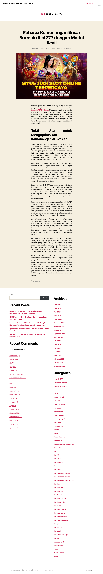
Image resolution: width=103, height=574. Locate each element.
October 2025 (58, 330)
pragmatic (12, 367)
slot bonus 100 (59, 469)
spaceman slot (59, 542)
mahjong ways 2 (59, 419)
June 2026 (57, 308)
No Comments (58, 48)
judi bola (57, 401)
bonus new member (16, 374)
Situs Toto (57, 448)
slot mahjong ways (60, 516)
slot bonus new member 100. (64, 480)
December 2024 (59, 366)
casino (56, 393)
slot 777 (56, 455)
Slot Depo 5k (58, 495)
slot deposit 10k (59, 502)
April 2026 (57, 315)
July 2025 (57, 341)
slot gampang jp (59, 513)
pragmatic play (14, 391)
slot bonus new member (62, 473)
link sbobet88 (14, 402)
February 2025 (59, 359)
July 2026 (57, 305)
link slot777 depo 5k (47, 280)
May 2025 (57, 348)
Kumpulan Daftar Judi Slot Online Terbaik (18, 3)
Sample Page (89, 3)
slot (51, 27)
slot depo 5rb (63, 280)
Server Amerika (59, 437)
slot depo (57, 484)
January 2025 (58, 363)
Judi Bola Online (59, 404)
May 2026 (57, 312)
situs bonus (58, 440)
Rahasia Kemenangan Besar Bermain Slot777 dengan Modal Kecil (51, 37)
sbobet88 (57, 433)
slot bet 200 (58, 459)
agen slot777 (58, 379)
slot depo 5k (56, 280)
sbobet (56, 430)
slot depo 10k (13, 359)
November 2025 (59, 326)
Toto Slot (57, 549)
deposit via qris (59, 397)
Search (11, 294)
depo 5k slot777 (37, 280)
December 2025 (59, 323)
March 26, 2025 (46, 48)
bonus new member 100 (17, 378)
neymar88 (57, 422)
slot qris (56, 524)
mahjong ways (14, 424)
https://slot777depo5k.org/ (40, 110)
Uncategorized (59, 553)
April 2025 (57, 352)
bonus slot (57, 390)
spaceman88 (13, 428)
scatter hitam (13, 370)
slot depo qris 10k (60, 498)
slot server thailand (15, 417)
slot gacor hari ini (60, 509)
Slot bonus (13, 398)
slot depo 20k (58, 491)
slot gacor (57, 506)
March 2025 (58, 355)
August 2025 (58, 337)
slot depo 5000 (14, 413)
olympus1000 (58, 426)
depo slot (12, 406)
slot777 (11, 363)
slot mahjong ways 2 (61, 520)
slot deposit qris (14, 356)
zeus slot (57, 556)
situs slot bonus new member (64, 444)
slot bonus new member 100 (63, 477)
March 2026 (58, 319)
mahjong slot (58, 412)
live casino (57, 408)
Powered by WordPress (47, 570)
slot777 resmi (13, 420)
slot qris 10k (58, 527)
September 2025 (59, 334)
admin (36, 48)
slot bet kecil (58, 462)
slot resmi (12, 387)
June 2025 (57, 344)
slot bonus (57, 466)
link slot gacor (14, 409)
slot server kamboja (61, 535)
